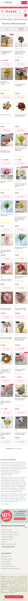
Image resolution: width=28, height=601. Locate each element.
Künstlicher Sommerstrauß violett (21, 248)
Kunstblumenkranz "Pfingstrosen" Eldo (20, 309)
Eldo (2, 49)
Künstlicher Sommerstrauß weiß (7, 215)
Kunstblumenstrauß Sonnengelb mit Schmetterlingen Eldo (20, 219)
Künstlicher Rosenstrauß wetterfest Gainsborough (20, 53)
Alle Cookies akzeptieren (14, 597)
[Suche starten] (25, 15)
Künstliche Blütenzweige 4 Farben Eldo (6, 434)
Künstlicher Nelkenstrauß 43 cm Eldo (6, 280)
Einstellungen (17, 599)
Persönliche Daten (7, 537)
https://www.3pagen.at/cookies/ (18, 591)
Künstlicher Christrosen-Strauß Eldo (21, 433)
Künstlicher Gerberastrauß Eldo (20, 370)
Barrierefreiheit (6, 561)
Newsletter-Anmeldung (8, 544)
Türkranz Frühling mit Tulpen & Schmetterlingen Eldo (6, 371)
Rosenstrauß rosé (6, 114)
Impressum (4, 599)
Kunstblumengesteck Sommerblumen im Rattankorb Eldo (21, 339)
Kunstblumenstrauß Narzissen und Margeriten (20, 149)
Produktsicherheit (7, 559)
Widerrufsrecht (6, 556)
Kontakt (3, 542)
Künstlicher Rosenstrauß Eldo (20, 85)
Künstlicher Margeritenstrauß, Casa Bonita (21, 185)
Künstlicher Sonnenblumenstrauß (5, 83)
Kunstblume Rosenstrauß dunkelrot (20, 115)
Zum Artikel (6, 64)
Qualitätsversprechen (8, 566)
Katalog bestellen (6, 539)
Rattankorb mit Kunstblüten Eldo (6, 151)
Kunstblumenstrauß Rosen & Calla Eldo (6, 338)
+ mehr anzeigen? (5, 504)
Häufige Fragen (6, 530)
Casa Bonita (18, 181)
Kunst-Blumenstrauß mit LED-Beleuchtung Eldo (6, 53)
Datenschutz (23, 599)
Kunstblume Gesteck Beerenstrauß (21, 277)
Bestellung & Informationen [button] (13, 526)
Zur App (24, 2)
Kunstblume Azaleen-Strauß (7, 181)
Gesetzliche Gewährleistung (10, 568)
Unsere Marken (6, 564)
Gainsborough (19, 49)
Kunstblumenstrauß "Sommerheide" (20, 399)
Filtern (7, 29)
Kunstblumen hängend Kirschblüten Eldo (6, 251)
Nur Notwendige (10, 599)
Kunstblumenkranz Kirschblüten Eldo (6, 309)
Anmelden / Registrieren (9, 532)
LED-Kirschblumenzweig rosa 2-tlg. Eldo (6, 402)
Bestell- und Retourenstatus (10, 534)
